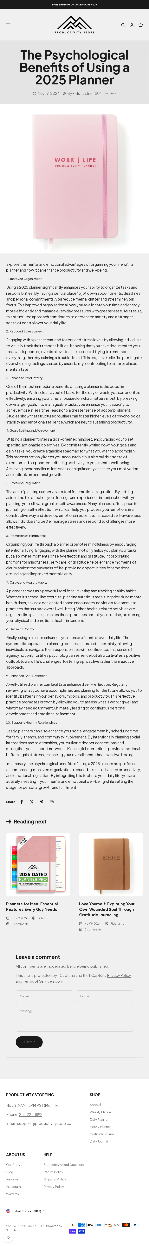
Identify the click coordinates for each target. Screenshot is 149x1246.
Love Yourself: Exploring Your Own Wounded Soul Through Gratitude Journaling (107, 909)
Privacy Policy (119, 975)
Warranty (12, 1194)
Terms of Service (37, 981)
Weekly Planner (101, 1112)
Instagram (13, 1187)
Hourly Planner (100, 1127)
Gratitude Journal (102, 1134)
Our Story (13, 1165)
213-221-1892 (30, 1114)
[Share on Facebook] (21, 802)
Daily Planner (99, 1119)
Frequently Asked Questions (64, 1165)
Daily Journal (99, 1141)
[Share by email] (52, 802)
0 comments (107, 93)
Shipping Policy (55, 1179)
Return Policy (53, 1172)
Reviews (12, 1179)
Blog (9, 1172)
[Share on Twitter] (32, 802)
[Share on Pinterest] (42, 802)
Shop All (95, 1105)
